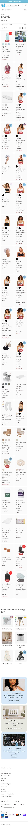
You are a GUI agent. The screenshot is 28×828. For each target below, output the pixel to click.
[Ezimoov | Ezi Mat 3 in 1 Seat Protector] (21, 557)
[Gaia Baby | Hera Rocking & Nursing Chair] (21, 439)
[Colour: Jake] (3, 387)
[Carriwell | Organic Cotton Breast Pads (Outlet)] (21, 321)
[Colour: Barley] (17, 440)
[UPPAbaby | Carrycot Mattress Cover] (7, 104)
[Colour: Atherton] (6, 44)
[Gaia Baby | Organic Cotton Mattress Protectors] (7, 500)
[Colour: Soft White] (22, 470)
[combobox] (14, 9)
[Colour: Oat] (9, 440)
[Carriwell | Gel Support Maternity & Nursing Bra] (7, 229)
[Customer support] (14, 740)
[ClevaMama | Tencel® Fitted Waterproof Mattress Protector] (7, 529)
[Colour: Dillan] (6, 384)
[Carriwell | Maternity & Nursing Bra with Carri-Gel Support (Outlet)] (7, 323)
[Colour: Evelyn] (9, 384)
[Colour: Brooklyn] (3, 47)
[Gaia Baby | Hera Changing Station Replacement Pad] (21, 384)
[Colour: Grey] (6, 105)
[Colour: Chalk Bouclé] (3, 443)
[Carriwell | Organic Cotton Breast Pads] (7, 258)
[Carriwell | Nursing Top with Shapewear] (21, 76)
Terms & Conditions (6, 796)
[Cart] (22, 5)
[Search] (25, 9)
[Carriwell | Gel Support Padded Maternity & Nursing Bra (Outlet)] (21, 290)
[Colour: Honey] (3, 228)
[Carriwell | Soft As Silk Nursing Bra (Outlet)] (21, 167)
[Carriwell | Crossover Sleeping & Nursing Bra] (7, 288)
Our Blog (3, 778)
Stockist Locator (5, 775)
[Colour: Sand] (17, 470)
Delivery (3, 789)
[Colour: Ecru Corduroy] (6, 440)
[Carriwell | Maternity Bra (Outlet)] (7, 136)
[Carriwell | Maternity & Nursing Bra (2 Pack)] (7, 353)
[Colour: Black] (20, 75)
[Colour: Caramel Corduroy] (3, 440)
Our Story (3, 771)
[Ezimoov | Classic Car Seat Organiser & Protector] (7, 584)
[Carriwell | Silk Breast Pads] (7, 164)
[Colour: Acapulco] (3, 44)
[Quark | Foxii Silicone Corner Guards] (7, 555)
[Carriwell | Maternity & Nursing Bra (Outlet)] (21, 355)
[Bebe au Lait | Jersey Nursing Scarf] (7, 75)
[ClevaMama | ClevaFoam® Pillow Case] (21, 527)
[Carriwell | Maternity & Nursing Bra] (7, 195)
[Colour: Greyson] (3, 384)
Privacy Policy (4, 791)
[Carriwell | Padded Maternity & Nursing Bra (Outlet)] (21, 198)
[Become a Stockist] (14, 685)
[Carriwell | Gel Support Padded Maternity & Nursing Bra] (21, 230)
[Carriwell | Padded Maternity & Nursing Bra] (21, 260)
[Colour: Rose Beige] (20, 166)
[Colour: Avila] (9, 44)
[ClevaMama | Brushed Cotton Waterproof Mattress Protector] (21, 500)
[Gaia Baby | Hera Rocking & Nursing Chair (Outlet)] (7, 471)
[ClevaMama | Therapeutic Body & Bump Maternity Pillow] (7, 413)
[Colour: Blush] (20, 470)
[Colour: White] (17, 75)
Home (2, 14)
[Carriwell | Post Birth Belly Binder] (21, 412)
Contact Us (4, 787)
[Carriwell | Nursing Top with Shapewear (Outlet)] (21, 106)
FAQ (2, 780)
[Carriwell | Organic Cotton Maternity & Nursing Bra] (21, 137)
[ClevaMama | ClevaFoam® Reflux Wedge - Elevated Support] (21, 583)
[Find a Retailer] (14, 712)
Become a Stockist (6, 773)
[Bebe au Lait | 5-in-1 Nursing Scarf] (21, 44)
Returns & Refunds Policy (7, 794)
